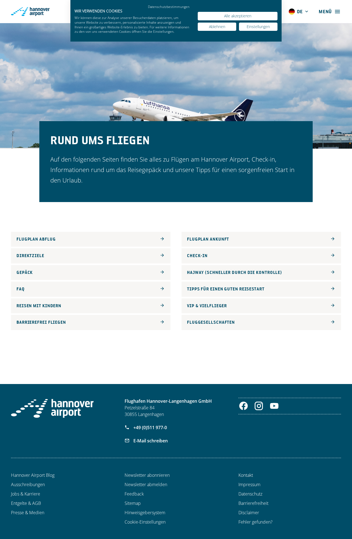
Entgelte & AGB (26, 503)
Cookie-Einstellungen (145, 522)
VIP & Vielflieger (207, 305)
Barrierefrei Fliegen (41, 322)
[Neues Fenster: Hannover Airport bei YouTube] (274, 406)
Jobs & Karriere (25, 494)
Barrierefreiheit (253, 503)
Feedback (134, 494)
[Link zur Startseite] (52, 408)
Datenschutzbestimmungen (168, 6)
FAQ (20, 289)
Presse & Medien (27, 513)
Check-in (197, 255)
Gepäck (24, 272)
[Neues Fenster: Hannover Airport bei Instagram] (259, 406)
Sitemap (133, 503)
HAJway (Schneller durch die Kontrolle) (234, 272)
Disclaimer (248, 513)
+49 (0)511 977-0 (149, 427)
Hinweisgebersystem (145, 513)
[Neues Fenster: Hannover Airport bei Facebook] (243, 406)
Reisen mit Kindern (38, 305)
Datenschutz (250, 494)
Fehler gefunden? (255, 522)
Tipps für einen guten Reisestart (226, 289)
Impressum (249, 484)
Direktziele (30, 255)
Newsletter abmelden (146, 484)
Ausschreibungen (28, 484)
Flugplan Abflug (36, 239)
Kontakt (245, 475)
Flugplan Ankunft (208, 239)
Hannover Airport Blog (32, 475)
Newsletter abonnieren (147, 475)
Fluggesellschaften (211, 322)
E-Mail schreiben (150, 441)
